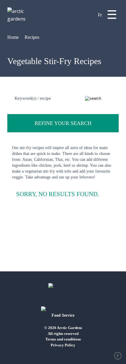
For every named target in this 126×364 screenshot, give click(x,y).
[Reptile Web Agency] (118, 356)
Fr (100, 15)
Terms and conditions (63, 339)
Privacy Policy (63, 345)
